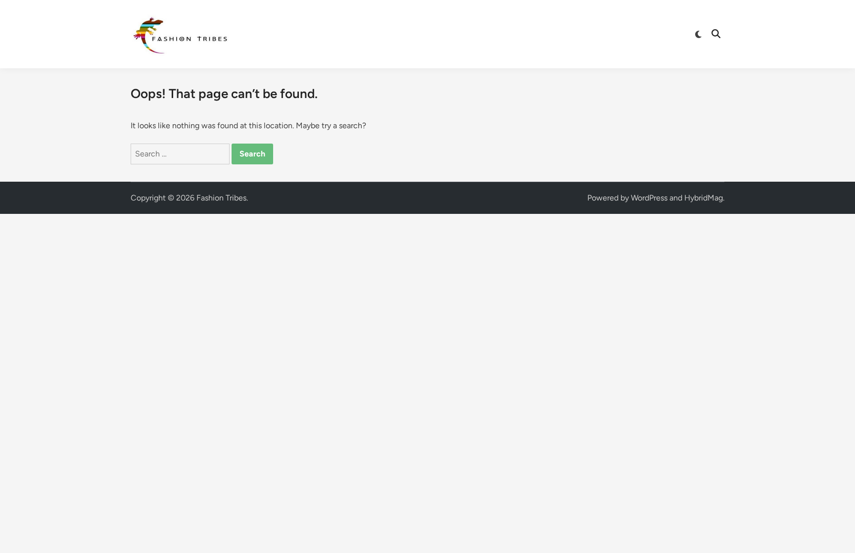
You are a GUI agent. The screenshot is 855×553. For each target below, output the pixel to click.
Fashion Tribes (221, 197)
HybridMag (703, 197)
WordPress (649, 197)
